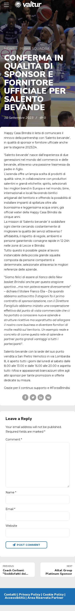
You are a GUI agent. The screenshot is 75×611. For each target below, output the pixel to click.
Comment (14, 439)
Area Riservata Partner (45, 598)
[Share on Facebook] (25, 397)
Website (11, 526)
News (9, 49)
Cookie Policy (53, 594)
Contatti (10, 594)
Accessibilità (15, 598)
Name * (11, 492)
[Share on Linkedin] (41, 397)
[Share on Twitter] (33, 397)
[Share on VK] (48, 397)
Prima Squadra (34, 49)
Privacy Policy (29, 594)
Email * (10, 509)
